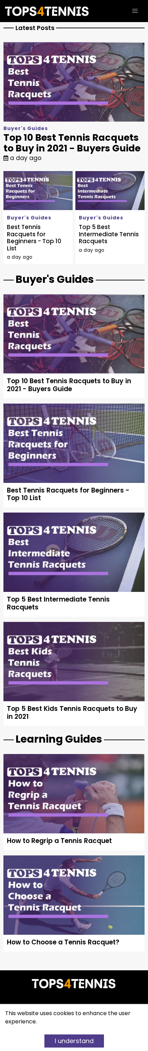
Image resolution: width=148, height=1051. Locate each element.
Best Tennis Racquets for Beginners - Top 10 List (34, 237)
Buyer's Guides (25, 128)
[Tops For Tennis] (50, 11)
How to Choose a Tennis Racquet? (63, 942)
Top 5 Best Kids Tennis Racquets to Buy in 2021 (72, 712)
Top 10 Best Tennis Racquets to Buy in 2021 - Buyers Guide (71, 143)
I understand (74, 1041)
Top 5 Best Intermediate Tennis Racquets (109, 234)
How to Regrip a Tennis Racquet (59, 840)
